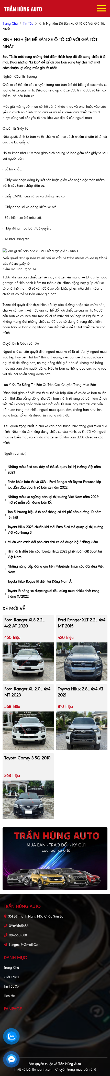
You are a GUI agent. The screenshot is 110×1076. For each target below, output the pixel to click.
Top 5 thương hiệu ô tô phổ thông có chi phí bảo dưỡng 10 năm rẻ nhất (54, 514)
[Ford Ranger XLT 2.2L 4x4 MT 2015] (81, 661)
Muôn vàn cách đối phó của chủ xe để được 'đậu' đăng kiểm (53, 542)
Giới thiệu (11, 977)
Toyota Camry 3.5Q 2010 (27, 757)
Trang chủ (11, 968)
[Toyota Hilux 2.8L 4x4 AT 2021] (81, 730)
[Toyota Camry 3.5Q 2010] (28, 799)
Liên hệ (9, 996)
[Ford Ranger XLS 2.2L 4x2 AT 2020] (28, 661)
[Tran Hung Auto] (23, 8)
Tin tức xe (11, 986)
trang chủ (10, 23)
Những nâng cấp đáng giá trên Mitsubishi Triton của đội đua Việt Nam (55, 569)
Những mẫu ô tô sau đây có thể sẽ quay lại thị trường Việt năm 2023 (54, 469)
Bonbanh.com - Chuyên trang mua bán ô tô (64, 1069)
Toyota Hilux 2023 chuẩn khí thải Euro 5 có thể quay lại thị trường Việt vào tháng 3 (55, 529)
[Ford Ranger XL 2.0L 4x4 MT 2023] (28, 730)
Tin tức (28, 23)
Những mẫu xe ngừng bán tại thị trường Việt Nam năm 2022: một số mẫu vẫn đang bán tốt (53, 499)
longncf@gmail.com (24, 945)
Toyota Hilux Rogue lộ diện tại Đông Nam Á (40, 581)
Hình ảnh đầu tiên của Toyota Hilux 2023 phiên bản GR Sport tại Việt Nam (55, 554)
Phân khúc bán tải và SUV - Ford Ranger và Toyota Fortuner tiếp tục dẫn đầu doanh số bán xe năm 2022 (54, 484)
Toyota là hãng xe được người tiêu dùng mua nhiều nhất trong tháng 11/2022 (54, 593)
